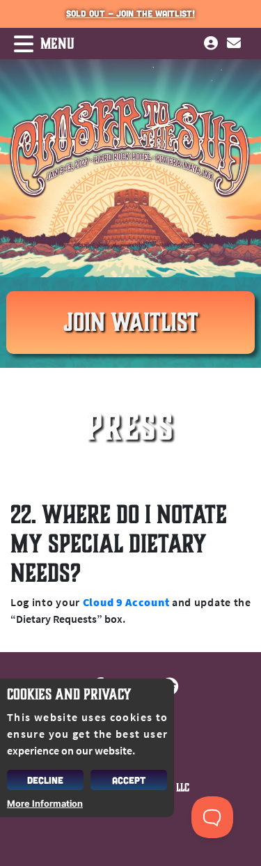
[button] (37, 44)
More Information (45, 803)
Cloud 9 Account (126, 602)
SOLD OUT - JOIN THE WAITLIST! (130, 13)
